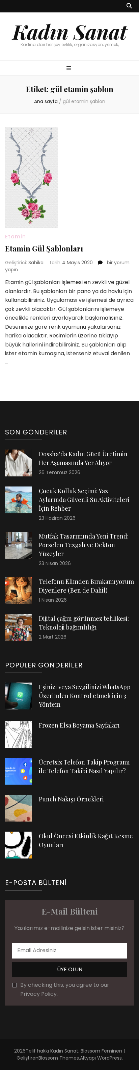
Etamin (15, 236)
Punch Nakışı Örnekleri (71, 799)
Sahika (36, 262)
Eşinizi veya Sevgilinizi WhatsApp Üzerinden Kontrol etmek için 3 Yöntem (85, 695)
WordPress (109, 1058)
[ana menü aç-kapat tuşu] (69, 68)
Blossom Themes (58, 1058)
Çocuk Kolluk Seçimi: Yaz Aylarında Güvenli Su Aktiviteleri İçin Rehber (84, 499)
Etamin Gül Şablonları (44, 248)
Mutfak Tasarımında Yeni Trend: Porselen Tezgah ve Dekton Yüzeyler (84, 545)
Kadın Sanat (69, 31)
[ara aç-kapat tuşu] (129, 6)
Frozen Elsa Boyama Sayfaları (79, 725)
